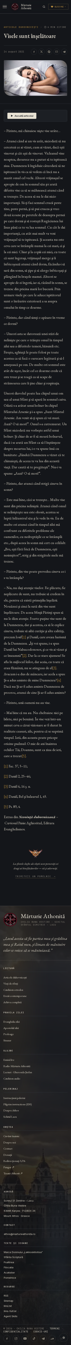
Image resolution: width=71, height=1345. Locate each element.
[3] (54, 668)
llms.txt (8, 1305)
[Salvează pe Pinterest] (49, 52)
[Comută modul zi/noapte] (63, 1337)
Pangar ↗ (8, 1167)
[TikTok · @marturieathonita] (34, 1338)
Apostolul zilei (11, 1028)
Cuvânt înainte (11, 1136)
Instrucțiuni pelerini (14, 1098)
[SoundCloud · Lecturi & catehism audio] (52, 1338)
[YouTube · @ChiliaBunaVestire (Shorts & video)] (25, 1338)
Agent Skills (10, 1316)
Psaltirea (9, 1262)
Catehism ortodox (13, 990)
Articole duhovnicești (21, 27)
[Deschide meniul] (5, 6)
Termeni (55, 1328)
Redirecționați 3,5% (14, 1161)
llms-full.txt (10, 1311)
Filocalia (8, 1267)
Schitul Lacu (10, 1116)
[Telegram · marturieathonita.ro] (43, 1338)
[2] (24, 655)
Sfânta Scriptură (13, 1257)
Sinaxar (7, 1040)
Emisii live (8, 1060)
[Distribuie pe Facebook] (34, 52)
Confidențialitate (15, 1332)
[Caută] (44, 7)
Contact (7, 1148)
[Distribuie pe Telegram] (64, 52)
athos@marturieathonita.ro (19, 1234)
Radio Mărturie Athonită (16, 1066)
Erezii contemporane (15, 996)
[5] (24, 755)
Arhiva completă (12, 1002)
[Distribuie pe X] (41, 52)
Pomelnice (10, 1277)
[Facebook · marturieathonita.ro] (6, 1338)
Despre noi (9, 1142)
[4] (59, 680)
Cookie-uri (41, 1332)
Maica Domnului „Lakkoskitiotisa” (23, 1252)
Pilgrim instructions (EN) (17, 1104)
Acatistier (9, 1272)
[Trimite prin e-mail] (57, 52)
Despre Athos (11, 1110)
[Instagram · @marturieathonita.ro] (15, 1338)
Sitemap (8, 1300)
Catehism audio (11, 1078)
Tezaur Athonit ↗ (13, 1173)
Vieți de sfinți (10, 983)
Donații (7, 1155)
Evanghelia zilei (11, 1021)
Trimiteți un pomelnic (35, 876)
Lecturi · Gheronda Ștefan (17, 1072)
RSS (6, 1295)
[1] (24, 637)
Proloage (8, 1034)
